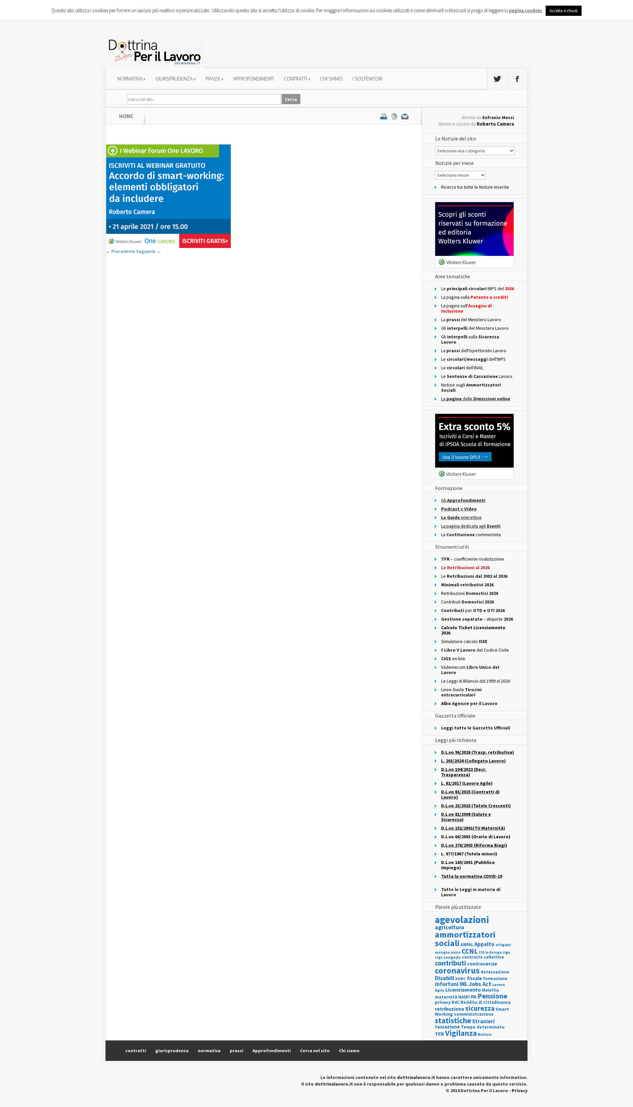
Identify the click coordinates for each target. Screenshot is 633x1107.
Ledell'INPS (473, 359)
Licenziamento (463, 989)
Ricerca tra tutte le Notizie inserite (475, 187)
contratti (297, 79)
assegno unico (448, 952)
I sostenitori (367, 79)
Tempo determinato (483, 1027)
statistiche (453, 1020)
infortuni (447, 984)
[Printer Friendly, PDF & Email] (394, 116)
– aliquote (477, 619)
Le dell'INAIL (462, 368)
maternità (446, 997)
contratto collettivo (483, 957)
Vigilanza (461, 1033)
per (473, 610)
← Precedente (120, 251)
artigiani (503, 944)
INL (464, 984)
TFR (439, 1033)
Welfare (485, 1034)
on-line (453, 658)
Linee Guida (461, 692)
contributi (450, 963)
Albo (469, 703)
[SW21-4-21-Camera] (168, 247)
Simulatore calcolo (464, 641)
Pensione (492, 995)
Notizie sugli (471, 387)
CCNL (470, 951)
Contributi (467, 602)
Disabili (444, 978)
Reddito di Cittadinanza (486, 1002)
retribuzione (449, 1009)
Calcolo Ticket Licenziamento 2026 (473, 630)
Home (126, 116)
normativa (131, 79)
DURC (460, 978)
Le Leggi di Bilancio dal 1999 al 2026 (475, 681)
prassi (214, 79)
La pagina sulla (474, 297)
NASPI (464, 997)
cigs (438, 957)
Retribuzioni (469, 593)
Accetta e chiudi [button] (564, 11)
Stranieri (483, 1021)
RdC (456, 1002)
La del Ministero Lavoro (471, 320)
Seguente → (148, 251)
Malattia (490, 990)
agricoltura (449, 927)
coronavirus (457, 970)
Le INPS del (477, 289)
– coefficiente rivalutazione (472, 559)
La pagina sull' (466, 308)
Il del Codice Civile (475, 650)
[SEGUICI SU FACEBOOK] (517, 79)
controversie (482, 964)
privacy (443, 1002)
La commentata (471, 535)
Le (474, 576)
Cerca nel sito (315, 1051)
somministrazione (474, 1014)
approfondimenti (253, 79)
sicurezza (480, 1008)
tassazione (447, 1027)
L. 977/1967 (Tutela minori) (469, 854)
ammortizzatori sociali (465, 938)
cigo (506, 952)
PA (473, 997)
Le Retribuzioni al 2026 (465, 567)
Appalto (484, 944)
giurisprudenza (175, 79)
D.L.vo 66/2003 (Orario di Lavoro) (475, 837)
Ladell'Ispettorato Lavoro (473, 351)
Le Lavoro (476, 376)
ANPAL (467, 944)
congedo (452, 957)
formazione (495, 978)
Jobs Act (480, 984)
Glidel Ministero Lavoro (475, 328)
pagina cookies (525, 10)
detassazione (495, 972)
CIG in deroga (490, 952)
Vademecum (470, 669)
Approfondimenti (272, 1051)
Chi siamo (331, 79)
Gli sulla (470, 339)
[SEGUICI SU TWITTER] (497, 79)
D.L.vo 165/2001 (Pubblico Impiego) (468, 865)
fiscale (474, 978)
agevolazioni (462, 919)
